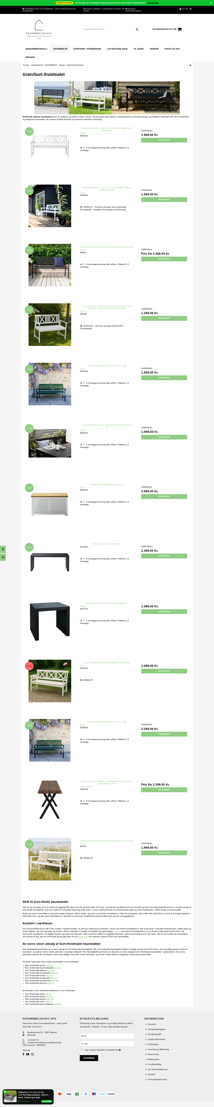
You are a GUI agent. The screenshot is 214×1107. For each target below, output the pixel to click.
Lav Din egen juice (117, 49)
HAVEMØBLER (60, 49)
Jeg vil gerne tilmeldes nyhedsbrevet (109, 1049)
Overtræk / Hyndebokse (87, 49)
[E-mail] (107, 1043)
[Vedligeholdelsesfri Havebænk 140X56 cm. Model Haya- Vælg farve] (50, 271)
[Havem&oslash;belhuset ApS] (39, 29)
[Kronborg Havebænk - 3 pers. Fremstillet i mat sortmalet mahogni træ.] (50, 449)
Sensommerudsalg (36, 49)
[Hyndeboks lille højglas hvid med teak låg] (50, 508)
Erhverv (30, 57)
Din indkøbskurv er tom (164, 29)
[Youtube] (27, 1054)
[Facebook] (3, 549)
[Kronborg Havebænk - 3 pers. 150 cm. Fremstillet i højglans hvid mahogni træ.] (50, 152)
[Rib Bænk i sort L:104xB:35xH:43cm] (50, 568)
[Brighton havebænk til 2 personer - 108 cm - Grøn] (50, 390)
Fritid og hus (172, 49)
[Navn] (107, 1036)
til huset (138, 49)
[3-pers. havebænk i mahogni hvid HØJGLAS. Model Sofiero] (50, 687)
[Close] (53, 1089)
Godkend (89, 1058)
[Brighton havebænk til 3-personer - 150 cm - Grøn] (50, 746)
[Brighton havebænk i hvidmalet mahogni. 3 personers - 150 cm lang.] (50, 865)
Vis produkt (164, 140)
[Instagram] (3, 557)
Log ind (184, 9)
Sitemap (26, 1050)
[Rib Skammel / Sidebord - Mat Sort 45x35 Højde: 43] (50, 627)
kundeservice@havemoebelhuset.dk (44, 1042)
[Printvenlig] (190, 65)
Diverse (154, 49)
